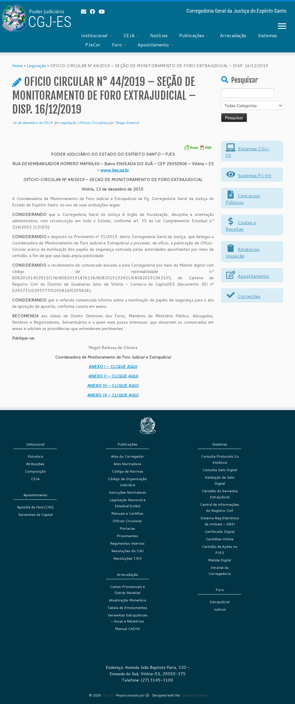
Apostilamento (153, 44)
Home (17, 66)
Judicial (220, 609)
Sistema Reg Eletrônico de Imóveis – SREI (219, 521)
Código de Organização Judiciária (127, 481)
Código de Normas (127, 471)
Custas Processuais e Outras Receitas (127, 589)
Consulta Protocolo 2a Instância (220, 459)
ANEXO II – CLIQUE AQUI (113, 376)
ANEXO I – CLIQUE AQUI (113, 366)
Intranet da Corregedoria (219, 570)
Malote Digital (219, 560)
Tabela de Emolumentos (127, 607)
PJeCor (93, 44)
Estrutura (35, 456)
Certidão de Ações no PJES (219, 549)
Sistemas (267, 35)
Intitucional (35, 444)
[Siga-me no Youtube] (103, 11)
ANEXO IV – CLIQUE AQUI (113, 395)
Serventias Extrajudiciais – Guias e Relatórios (127, 618)
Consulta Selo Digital (219, 469)
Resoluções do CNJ (127, 550)
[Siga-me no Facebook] (94, 11)
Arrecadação (233, 35)
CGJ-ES (108, 695)
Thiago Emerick (127, 122)
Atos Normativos (127, 463)
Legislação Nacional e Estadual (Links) (127, 502)
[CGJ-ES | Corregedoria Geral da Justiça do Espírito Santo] (34, 18)
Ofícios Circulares (93, 122)
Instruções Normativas (127, 492)
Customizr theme (193, 695)
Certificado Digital (220, 531)
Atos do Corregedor (127, 456)
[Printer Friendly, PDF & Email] (197, 147)
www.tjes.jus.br (115, 170)
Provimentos (127, 535)
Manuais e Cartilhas (127, 513)
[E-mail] (85, 11)
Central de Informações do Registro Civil (219, 507)
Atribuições (35, 463)
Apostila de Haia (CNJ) (35, 507)
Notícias (159, 35)
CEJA (129, 35)
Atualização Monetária (127, 600)
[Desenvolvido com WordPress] (147, 694)
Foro (117, 44)
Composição (35, 471)
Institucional (95, 35)
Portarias (127, 528)
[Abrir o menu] (282, 26)
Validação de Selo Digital (220, 480)
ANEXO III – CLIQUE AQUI (113, 385)
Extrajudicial (220, 601)
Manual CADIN (127, 628)
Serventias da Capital (35, 514)
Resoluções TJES (127, 558)
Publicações (192, 35)
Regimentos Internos (127, 543)
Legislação (36, 66)
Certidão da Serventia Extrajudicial (220, 493)
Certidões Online (219, 539)
